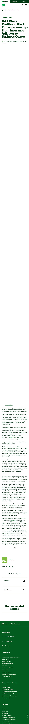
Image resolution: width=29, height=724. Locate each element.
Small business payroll (8, 693)
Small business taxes (7, 689)
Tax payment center (7, 721)
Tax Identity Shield (7, 672)
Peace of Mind (5, 670)
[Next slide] (25, 222)
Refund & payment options (9, 719)
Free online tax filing (7, 663)
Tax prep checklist (6, 715)
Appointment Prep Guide (8, 717)
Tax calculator (5, 713)
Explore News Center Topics (11, 10)
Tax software (5, 665)
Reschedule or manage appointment (11, 657)
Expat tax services (6, 676)
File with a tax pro (6, 661)
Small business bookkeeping (9, 691)
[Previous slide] (3, 222)
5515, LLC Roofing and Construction (10, 437)
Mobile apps (5, 711)
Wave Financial (6, 698)
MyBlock (4, 709)
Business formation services (9, 695)
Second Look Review (7, 667)
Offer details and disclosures (10, 624)
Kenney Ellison (9, 405)
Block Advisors (5, 530)
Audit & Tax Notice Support (9, 674)
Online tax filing (6, 659)
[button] (12, 401)
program (13, 520)
